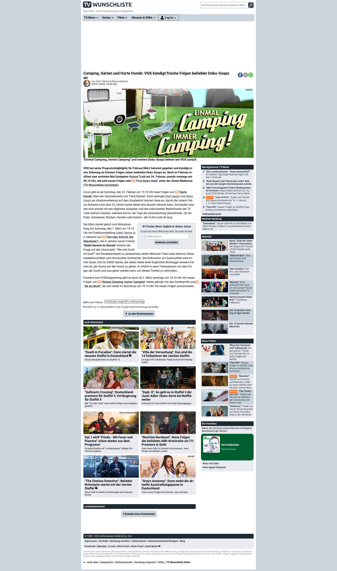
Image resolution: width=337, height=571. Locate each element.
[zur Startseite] (107, 3)
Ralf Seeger (173, 196)
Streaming (138, 301)
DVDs (161, 562)
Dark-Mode (151, 546)
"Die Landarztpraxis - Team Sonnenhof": (228, 174)
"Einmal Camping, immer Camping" (124, 282)
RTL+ (128, 301)
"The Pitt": (227, 208)
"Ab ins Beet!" (92, 286)
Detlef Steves (124, 232)
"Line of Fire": (228, 200)
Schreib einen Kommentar (140, 514)
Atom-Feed (137, 546)
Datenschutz (139, 541)
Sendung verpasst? (145, 562)
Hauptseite (107, 562)
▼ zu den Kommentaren (139, 313)
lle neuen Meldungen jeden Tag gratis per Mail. (167, 231)
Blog (182, 541)
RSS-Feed (123, 546)
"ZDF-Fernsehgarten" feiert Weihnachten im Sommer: (228, 190)
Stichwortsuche (124, 562)
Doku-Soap (118, 301)
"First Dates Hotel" (147, 180)
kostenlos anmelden (166, 242)
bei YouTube (211, 463)
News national (119, 81)
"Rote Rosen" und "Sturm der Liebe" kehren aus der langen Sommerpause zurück (228, 182)
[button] (240, 74)
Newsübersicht (212, 214)
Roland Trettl (137, 176)
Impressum (90, 541)
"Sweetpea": (227, 226)
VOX (107, 301)
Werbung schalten (120, 541)
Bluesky (101, 546)
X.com (111, 546)
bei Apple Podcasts (215, 467)
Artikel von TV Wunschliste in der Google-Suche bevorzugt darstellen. (122, 307)
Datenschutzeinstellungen (163, 541)
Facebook (89, 546)
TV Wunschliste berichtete (100, 185)
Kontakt (103, 541)
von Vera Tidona (100, 81)
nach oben (92, 562)
